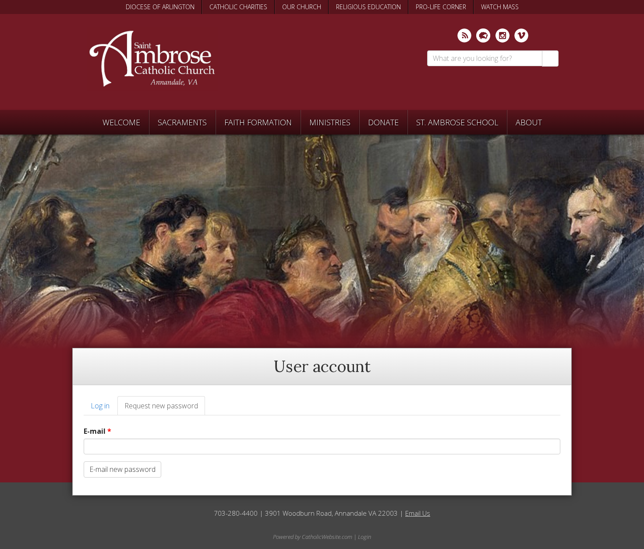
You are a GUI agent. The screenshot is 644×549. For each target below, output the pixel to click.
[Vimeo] (521, 35)
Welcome (121, 122)
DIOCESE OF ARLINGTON (160, 7)
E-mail (97, 431)
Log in (100, 406)
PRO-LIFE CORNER (441, 7)
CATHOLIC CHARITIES (238, 7)
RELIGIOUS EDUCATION (368, 7)
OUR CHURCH (301, 7)
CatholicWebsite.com (327, 537)
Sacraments (182, 122)
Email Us (417, 513)
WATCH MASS (500, 7)
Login (364, 537)
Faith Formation (258, 122)
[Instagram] (502, 35)
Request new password (164, 408)
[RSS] (464, 35)
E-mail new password (122, 469)
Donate (383, 122)
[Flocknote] (483, 35)
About (529, 122)
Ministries (329, 122)
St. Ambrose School (457, 122)
